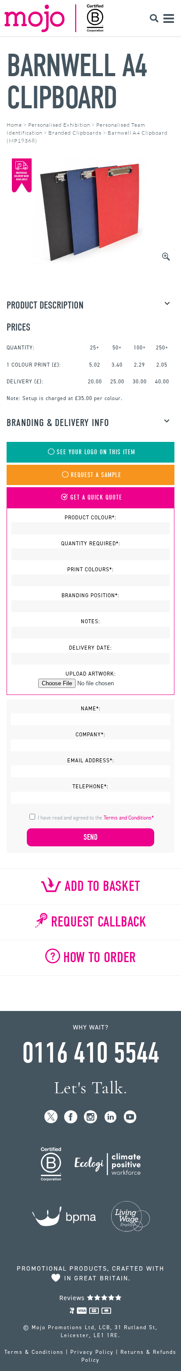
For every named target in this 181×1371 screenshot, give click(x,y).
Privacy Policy (92, 1352)
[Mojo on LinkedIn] (110, 1117)
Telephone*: (90, 786)
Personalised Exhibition (59, 124)
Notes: (90, 621)
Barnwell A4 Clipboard (77, 82)
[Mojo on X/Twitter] (51, 1117)
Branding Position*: (90, 595)
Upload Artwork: (90, 673)
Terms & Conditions (34, 1352)
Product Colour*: (90, 517)
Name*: (91, 708)
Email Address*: (90, 760)
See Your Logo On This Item (96, 452)
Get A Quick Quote (96, 497)
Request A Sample (96, 475)
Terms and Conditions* (129, 817)
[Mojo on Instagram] (91, 1117)
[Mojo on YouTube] (130, 1117)
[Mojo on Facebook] (71, 1117)
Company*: (90, 734)
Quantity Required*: (90, 543)
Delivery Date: (90, 647)
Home (14, 124)
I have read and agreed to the (96, 817)
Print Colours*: (90, 569)
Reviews (73, 1298)
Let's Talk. (90, 1088)
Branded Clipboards (74, 132)
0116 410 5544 (90, 1053)
